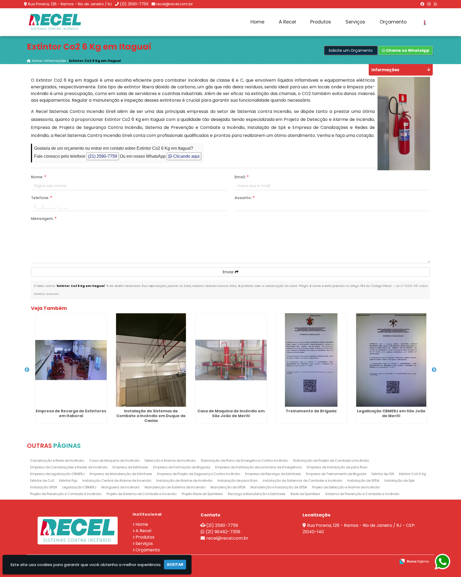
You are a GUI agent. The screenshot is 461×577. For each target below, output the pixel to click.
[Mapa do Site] (339, 561)
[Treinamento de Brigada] (311, 360)
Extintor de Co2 (42, 480)
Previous (27, 370)
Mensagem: (44, 218)
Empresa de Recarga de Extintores (273, 474)
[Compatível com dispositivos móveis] (389, 561)
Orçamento (393, 22)
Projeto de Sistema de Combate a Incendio (141, 494)
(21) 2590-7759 (134, 4)
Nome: (38, 177)
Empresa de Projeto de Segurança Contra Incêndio (198, 474)
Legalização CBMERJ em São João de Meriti (391, 413)
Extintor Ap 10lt (383, 474)
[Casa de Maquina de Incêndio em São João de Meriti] (231, 360)
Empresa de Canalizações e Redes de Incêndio (69, 467)
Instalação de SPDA (363, 480)
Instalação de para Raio (237, 480)
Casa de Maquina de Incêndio (114, 460)
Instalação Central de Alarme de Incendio (116, 480)
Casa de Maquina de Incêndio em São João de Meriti (231, 413)
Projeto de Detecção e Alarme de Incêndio (346, 487)
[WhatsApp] (435, 4)
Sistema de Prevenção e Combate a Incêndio (362, 494)
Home (257, 22)
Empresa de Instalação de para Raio (337, 467)
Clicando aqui (186, 156)
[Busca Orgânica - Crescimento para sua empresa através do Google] (414, 561)
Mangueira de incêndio (120, 487)
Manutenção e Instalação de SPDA (279, 487)
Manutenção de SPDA (227, 487)
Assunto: (245, 197)
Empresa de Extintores (130, 467)
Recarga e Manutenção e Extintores (256, 494)
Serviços (355, 22)
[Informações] (424, 22)
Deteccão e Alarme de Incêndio (170, 460)
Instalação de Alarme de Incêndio (184, 480)
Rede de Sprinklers (305, 494)
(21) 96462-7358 (223, 532)
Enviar (229, 272)
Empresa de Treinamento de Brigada (336, 474)
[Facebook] (422, 4)
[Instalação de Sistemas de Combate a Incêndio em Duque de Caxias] (151, 360)
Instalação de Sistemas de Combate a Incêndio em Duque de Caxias (151, 415)
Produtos (320, 22)
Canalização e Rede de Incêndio (57, 460)
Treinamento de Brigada (311, 411)
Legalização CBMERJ (79, 487)
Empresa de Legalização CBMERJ (57, 474)
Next (434, 370)
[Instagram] (429, 4)
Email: (242, 177)
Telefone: (41, 197)
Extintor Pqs (68, 480)
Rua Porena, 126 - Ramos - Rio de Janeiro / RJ (70, 4)
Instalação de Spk (399, 480)
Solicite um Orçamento (351, 50)
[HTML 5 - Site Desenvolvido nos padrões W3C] (353, 561)
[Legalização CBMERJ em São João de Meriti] (391, 360)
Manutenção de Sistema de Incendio (175, 487)
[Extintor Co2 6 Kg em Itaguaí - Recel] (55, 22)
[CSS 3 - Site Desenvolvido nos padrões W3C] (371, 561)
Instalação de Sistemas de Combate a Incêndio (302, 480)
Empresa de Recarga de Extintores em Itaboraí (71, 413)
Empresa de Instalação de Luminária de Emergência (258, 467)
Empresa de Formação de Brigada (181, 467)
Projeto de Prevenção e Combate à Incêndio (65, 494)
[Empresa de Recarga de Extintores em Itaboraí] (71, 360)
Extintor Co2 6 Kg (412, 474)
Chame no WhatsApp (407, 50)
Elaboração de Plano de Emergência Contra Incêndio (244, 460)
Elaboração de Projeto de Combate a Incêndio (331, 460)
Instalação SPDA (43, 487)
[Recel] (78, 530)
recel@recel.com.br (174, 4)
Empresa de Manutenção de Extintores (121, 474)
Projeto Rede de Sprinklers (202, 494)
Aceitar (175, 564)
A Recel (287, 22)
